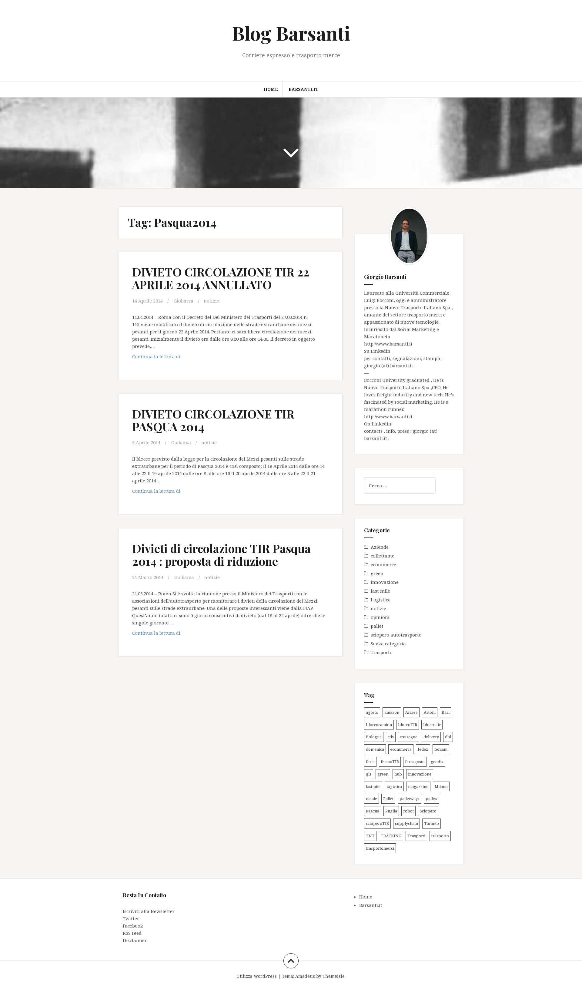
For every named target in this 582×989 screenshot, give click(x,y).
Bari (446, 712)
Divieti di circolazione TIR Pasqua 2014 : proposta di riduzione (221, 555)
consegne (408, 736)
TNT (370, 835)
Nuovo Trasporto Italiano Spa (418, 307)
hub (398, 774)
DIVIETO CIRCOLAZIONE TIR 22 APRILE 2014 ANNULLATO (220, 278)
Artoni (430, 712)
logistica (394, 786)
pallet (377, 626)
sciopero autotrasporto (396, 635)
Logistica (381, 600)
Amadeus (305, 976)
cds (391, 736)
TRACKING (391, 835)
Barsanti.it (303, 89)
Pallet (388, 798)
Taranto (431, 823)
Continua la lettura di (172, 358)
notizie (211, 301)
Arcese (411, 712)
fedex (423, 749)
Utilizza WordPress (256, 976)
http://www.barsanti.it (388, 344)
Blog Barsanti (291, 32)
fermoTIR (390, 761)
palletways (410, 798)
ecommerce (383, 564)
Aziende (380, 547)
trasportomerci (380, 848)
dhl (448, 736)
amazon (391, 712)
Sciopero (428, 811)
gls (368, 774)
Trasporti (416, 835)
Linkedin (380, 351)
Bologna (374, 736)
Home (271, 89)
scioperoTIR (377, 823)
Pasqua (372, 811)
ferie (370, 761)
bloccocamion (379, 724)
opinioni (380, 617)
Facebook (133, 926)
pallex (431, 798)
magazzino (418, 786)
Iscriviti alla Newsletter (149, 911)
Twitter (131, 918)
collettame (382, 556)
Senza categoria (388, 643)
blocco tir (432, 724)
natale (371, 798)
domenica (375, 749)
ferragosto (415, 761)
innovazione (385, 582)
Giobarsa (183, 301)
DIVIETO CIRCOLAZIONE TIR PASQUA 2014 (213, 420)
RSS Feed (132, 933)
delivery (431, 736)
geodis (437, 761)
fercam (440, 749)
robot (408, 811)
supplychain (406, 823)
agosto (372, 712)
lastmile (373, 786)
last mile (380, 591)
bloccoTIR (407, 724)
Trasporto (382, 652)
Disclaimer (135, 940)
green (377, 573)
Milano (441, 786)
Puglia (391, 811)
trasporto (440, 835)
